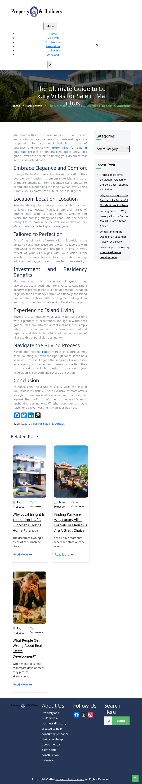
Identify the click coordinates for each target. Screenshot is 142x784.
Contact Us (53, 54)
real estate (42, 352)
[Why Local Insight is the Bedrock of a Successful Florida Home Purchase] (29, 471)
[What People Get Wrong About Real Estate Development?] (29, 597)
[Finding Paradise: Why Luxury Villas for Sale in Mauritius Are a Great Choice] (71, 471)
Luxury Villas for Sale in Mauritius (43, 424)
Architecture (53, 50)
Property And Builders (70, 779)
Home (53, 33)
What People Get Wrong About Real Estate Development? (114, 252)
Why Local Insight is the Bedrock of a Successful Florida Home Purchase (114, 200)
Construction (53, 42)
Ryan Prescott (18, 504)
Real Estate (53, 38)
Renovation (53, 46)
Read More (20, 554)
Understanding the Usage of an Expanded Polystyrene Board (113, 236)
